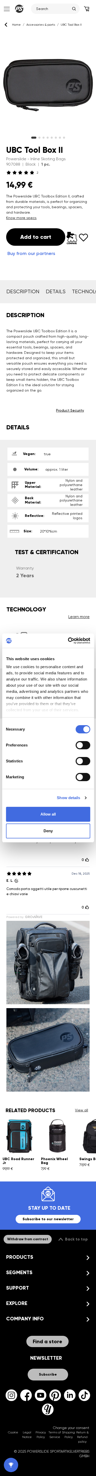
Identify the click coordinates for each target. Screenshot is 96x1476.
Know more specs (21, 218)
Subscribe (48, 1374)
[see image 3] (48, 138)
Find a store (47, 1341)
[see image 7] (64, 138)
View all (81, 1110)
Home (16, 24)
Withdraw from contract (27, 1239)
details (56, 292)
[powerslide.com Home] (19, 9)
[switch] (83, 745)
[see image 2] (43, 138)
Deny (48, 831)
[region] (48, 84)
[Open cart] (86, 8)
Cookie (13, 1432)
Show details (68, 798)
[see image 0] (33, 138)
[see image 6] (60, 138)
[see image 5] (56, 138)
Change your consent (71, 1428)
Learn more (79, 616)
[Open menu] (6, 8)
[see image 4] (52, 138)
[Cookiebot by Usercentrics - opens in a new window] (68, 640)
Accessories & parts (40, 24)
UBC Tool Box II (71, 24)
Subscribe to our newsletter (48, 1219)
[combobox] (53, 9)
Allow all (48, 814)
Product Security (70, 410)
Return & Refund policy (82, 1437)
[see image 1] (39, 138)
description (22, 292)
